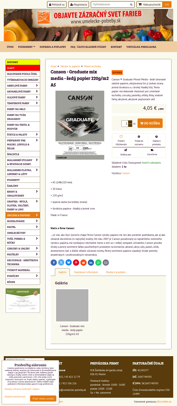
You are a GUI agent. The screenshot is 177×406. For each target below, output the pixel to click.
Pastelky (13, 254)
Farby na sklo (16, 109)
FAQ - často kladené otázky (88, 46)
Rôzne (11, 282)
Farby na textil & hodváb (18, 126)
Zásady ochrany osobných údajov (22, 388)
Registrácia (80, 4)
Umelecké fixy (16, 232)
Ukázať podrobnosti (14, 396)
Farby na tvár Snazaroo (16, 117)
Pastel (11, 227)
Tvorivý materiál (18, 270)
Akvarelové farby (19, 91)
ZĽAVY (11, 68)
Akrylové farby (17, 85)
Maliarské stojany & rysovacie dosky (19, 162)
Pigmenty (13, 180)
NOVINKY (12, 62)
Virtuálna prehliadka (141, 46)
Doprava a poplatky (53, 46)
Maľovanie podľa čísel (22, 74)
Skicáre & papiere (18, 215)
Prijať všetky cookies (43, 398)
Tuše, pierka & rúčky (16, 240)
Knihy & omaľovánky (15, 193)
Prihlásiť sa (57, 4)
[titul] (88, 40)
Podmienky (25, 46)
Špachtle (13, 154)
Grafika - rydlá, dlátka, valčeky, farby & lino (18, 205)
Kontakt (116, 46)
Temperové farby (18, 103)
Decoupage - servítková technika (22, 262)
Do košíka (151, 123)
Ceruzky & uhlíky (18, 248)
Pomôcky (13, 276)
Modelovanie (16, 221)
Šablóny (12, 185)
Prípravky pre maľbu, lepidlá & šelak (18, 144)
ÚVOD (10, 46)
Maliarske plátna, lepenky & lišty (19, 172)
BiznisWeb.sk (164, 401)
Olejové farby (16, 97)
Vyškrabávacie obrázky (23, 79)
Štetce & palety (17, 134)
